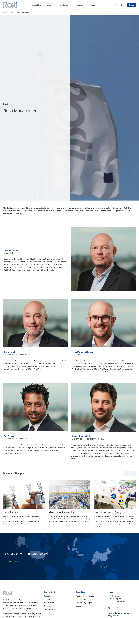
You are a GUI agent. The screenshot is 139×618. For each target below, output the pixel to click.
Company (12, 12)
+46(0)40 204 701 (118, 607)
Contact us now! (12, 562)
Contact (131, 5)
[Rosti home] (10, 5)
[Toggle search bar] (117, 5)
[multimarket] (122, 5)
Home (5, 12)
